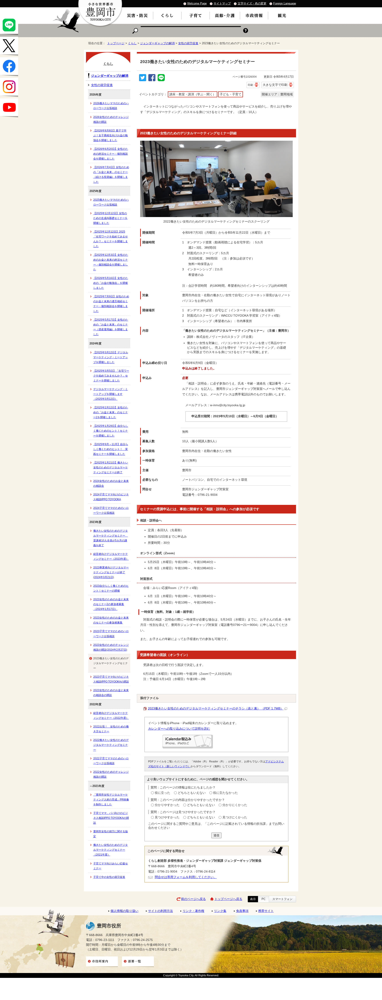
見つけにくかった (234, 817)
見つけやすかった (167, 817)
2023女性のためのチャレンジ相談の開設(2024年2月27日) (111, 647)
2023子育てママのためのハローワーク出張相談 (111, 634)
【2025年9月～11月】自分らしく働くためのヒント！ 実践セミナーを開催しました (110, 449)
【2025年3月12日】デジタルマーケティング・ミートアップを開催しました (110, 357)
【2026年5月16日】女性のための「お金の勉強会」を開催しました (110, 283)
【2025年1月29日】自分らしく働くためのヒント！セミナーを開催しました (110, 430)
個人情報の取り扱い (124, 911)
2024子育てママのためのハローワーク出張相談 (111, 510)
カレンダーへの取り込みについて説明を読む (179, 728)
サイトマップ (222, 3)
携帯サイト (266, 911)
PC (263, 899)
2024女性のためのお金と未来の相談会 (111, 483)
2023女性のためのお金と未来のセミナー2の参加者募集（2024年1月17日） (111, 604)
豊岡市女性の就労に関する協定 (110, 834)
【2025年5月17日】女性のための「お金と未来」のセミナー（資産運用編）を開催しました (110, 327)
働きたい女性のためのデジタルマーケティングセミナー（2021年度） (110, 849)
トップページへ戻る (228, 899)
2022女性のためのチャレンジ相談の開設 (111, 774)
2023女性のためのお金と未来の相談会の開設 (111, 693)
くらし (132, 43)
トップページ (115, 43)
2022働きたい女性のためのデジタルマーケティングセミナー (111, 744)
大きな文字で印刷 (275, 85)
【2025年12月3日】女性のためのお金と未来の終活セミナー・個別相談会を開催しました (110, 262)
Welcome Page (197, 3)
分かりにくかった (234, 805)
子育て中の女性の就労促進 (109, 877)
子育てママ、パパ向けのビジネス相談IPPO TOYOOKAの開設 (111, 818)
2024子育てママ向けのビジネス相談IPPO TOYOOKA (111, 497)
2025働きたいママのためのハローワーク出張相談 (111, 202)
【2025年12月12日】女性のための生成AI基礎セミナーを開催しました (110, 218)
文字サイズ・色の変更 (252, 3)
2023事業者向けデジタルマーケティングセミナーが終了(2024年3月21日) (111, 572)
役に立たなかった (225, 792)
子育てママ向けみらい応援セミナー (110, 866)
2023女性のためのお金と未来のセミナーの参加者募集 (111, 620)
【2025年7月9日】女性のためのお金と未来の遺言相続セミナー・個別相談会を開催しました (111, 304)
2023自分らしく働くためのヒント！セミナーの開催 (111, 588)
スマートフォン (282, 899)
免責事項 (242, 911)
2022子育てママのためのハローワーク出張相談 (111, 761)
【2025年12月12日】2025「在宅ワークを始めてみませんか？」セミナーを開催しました (110, 239)
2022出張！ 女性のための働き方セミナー (111, 729)
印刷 (250, 85)
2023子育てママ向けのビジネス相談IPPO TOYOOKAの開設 (111, 679)
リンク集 (220, 911)
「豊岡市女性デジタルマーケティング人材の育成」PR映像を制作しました (111, 799)
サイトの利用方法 (160, 911)
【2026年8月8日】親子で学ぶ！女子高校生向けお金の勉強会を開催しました (110, 135)
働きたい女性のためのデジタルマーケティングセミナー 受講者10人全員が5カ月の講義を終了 (110, 538)
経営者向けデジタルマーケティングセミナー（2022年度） (111, 715)
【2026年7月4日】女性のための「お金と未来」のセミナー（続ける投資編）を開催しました (111, 174)
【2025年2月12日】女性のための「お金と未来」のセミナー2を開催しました (110, 412)
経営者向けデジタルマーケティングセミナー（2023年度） (111, 556)
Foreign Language (284, 3)
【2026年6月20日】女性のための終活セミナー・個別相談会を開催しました (110, 153)
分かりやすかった (167, 805)
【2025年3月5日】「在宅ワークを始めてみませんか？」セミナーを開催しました (111, 375)
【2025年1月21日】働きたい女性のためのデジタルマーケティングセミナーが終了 (110, 467)
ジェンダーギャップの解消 (157, 43)
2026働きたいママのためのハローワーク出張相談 (111, 106)
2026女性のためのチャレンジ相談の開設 (111, 119)
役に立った (162, 792)
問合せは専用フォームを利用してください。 (186, 877)
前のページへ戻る (193, 899)
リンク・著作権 (193, 911)
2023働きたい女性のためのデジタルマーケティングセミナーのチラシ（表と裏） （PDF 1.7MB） (215, 708)
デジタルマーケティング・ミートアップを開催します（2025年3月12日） (110, 394)
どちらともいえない (192, 792)
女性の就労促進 (188, 43)
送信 (216, 835)
